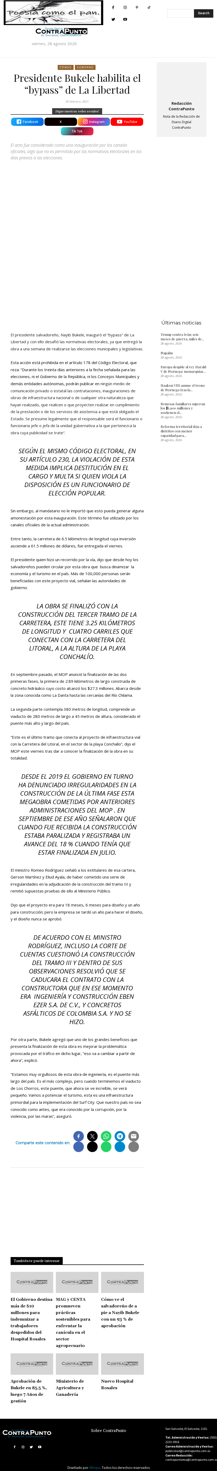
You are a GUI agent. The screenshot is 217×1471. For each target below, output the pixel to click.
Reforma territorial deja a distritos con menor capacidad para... (181, 431)
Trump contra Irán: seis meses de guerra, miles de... (182, 336)
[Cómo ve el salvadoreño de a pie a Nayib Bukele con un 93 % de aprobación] (122, 1282)
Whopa (94, 1467)
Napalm (167, 353)
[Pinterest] (137, 7)
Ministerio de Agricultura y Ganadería (70, 1388)
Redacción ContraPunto (182, 106)
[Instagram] (125, 7)
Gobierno (85, 67)
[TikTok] (148, 7)
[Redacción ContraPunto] (181, 80)
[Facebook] (113, 7)
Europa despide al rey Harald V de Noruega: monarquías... (183, 369)
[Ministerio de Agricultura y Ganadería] (77, 1364)
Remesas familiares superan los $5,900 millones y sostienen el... (183, 408)
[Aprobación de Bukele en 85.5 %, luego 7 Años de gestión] (32, 1364)
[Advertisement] (77, 275)
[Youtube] (125, 19)
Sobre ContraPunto (108, 1430)
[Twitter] (113, 19)
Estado (66, 67)
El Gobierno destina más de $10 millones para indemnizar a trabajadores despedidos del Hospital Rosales (31, 1319)
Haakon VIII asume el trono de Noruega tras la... (183, 387)
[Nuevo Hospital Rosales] (122, 1364)
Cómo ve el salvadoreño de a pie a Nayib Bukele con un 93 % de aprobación (120, 1313)
